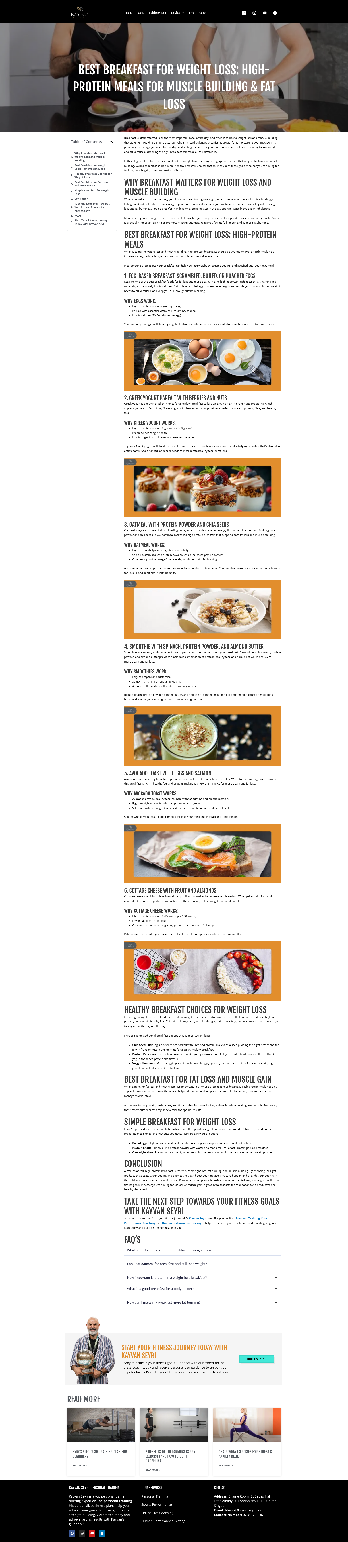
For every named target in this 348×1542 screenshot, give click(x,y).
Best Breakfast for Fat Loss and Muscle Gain (91, 183)
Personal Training (248, 1218)
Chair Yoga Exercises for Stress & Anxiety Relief (245, 1454)
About (141, 13)
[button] (111, 142)
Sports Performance (156, 1504)
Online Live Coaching (157, 1513)
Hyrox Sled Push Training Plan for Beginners (99, 1454)
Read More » (79, 1465)
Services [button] (175, 13)
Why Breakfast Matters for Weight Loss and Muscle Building (91, 157)
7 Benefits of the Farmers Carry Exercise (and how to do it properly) (170, 1456)
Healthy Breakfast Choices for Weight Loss (93, 175)
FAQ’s (78, 215)
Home (129, 13)
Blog (191, 13)
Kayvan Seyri (198, 1218)
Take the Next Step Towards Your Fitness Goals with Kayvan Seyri (92, 207)
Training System (157, 13)
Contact (203, 13)
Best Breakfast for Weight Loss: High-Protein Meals (90, 166)
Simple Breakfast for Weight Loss (92, 192)
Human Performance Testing (181, 1223)
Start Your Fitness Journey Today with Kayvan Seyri (90, 222)
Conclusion (81, 198)
